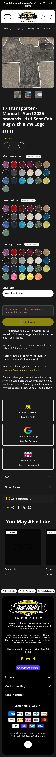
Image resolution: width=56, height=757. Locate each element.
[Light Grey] (22, 172)
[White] (38, 172)
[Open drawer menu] (7, 16)
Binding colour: (20, 244)
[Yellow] (30, 276)
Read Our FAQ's (28, 417)
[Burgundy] (22, 164)
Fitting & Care (12, 487)
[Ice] (30, 180)
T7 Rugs (16, 28)
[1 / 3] (17, 95)
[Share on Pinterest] (30, 507)
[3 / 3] (39, 95)
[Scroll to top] (28, 744)
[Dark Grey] (14, 172)
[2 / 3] (28, 95)
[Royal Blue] (5, 180)
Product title (10, 569)
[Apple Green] (46, 180)
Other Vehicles (14, 694)
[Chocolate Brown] (38, 164)
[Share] (13, 507)
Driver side (8, 287)
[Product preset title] (23, 547)
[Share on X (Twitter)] (24, 507)
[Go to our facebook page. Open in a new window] (22, 659)
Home (5, 28)
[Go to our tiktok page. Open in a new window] (34, 659)
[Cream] (30, 172)
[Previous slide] (8, 60)
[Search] (43, 16)
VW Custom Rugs (15, 686)
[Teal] (46, 172)
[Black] (5, 172)
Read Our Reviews (28, 441)
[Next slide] (48, 60)
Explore (9, 677)
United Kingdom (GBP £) (26, 705)
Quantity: (7, 137)
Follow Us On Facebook (28, 465)
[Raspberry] (30, 164)
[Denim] (22, 180)
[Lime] (22, 276)
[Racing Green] (38, 180)
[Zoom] (48, 42)
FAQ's (8, 477)
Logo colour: (18, 200)
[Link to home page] (28, 609)
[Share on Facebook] (18, 507)
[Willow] (5, 188)
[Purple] (5, 164)
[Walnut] (46, 164)
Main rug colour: (21, 156)
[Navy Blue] (14, 180)
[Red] (14, 164)
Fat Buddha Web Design (33, 735)
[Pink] (14, 276)
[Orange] (38, 276)
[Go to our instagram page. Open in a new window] (28, 659)
